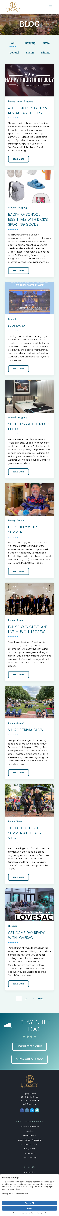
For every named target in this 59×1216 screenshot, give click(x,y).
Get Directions (29, 1104)
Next (40, 998)
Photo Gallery (29, 1135)
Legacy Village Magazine (29, 1140)
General (14, 52)
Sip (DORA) (29, 1149)
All (13, 42)
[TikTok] (37, 1110)
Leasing (29, 1131)
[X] (32, 1110)
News (46, 42)
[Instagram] (27, 1110)
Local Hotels (29, 1153)
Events (30, 52)
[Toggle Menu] (50, 7)
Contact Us (29, 1172)
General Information (29, 1127)
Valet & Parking (30, 1157)
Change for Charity (30, 1144)
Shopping (29, 42)
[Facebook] (22, 1110)
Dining (45, 52)
